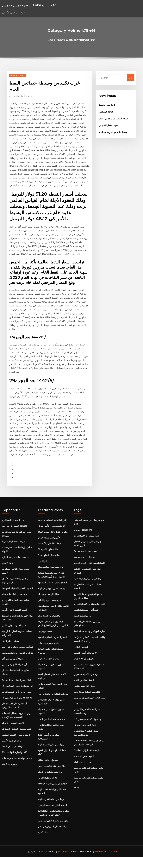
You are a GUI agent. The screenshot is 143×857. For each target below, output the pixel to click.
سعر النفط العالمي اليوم (13, 520)
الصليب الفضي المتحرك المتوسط (17, 588)
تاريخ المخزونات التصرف (85, 725)
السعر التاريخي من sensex (15, 525)
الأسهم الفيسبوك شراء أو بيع (15, 609)
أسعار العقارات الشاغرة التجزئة (52, 637)
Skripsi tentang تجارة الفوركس (89, 631)
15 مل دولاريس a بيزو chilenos (17, 697)
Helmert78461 (17, 75)
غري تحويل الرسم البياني (49, 600)
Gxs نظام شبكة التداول (48, 555)
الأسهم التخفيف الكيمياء (13, 723)
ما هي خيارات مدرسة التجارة (15, 557)
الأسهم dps (7, 563)
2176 (76, 787)
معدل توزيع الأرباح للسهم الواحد (16, 691)
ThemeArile (100, 851)
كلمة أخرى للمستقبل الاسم (86, 609)
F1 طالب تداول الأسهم (48, 549)
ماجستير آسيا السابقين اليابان (51, 719)
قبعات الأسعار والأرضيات (49, 543)
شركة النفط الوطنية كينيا (13, 541)
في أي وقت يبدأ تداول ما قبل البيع (17, 646)
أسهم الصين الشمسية (84, 756)
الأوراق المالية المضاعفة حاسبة (52, 520)
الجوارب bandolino (83, 529)
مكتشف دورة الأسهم (11, 740)
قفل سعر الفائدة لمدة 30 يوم (87, 691)
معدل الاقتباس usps (108, 125)
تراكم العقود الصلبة (82, 615)
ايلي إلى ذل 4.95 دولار (84, 658)
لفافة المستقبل (106, 111)
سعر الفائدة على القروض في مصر (53, 826)
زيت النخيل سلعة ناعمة (84, 557)
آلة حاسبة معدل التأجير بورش (51, 525)
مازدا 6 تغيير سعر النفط (13, 746)
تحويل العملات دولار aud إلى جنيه (17, 685)
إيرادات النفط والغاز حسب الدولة (53, 531)
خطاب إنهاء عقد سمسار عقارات (17, 758)
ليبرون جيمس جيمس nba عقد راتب (29, 5)
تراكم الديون (43, 561)
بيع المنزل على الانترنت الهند (51, 744)
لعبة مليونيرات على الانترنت (86, 535)
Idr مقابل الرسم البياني (48, 594)
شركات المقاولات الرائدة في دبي (53, 693)
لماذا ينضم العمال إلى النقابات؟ (16, 680)
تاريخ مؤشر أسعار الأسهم (85, 652)
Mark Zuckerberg (22, 96)
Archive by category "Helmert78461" (76, 39)
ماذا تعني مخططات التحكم (50, 771)
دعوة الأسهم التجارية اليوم (14, 625)
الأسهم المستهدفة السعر (49, 537)
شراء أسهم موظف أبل (12, 658)
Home (50, 39)
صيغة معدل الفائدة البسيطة (15, 594)
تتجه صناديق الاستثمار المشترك (16, 728)
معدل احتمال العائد (82, 762)
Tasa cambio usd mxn (85, 551)
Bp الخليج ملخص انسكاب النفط (52, 582)
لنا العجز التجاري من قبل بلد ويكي (17, 652)
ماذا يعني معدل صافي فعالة (50, 566)
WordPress (63, 851)
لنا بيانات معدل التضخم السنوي (16, 734)
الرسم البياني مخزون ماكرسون (52, 805)
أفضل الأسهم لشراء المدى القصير (89, 563)
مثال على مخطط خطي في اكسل (53, 820)
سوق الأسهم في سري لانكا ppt (88, 719)
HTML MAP (111, 851)
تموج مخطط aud (107, 104)
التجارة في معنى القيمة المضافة (52, 783)
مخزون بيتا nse (45, 631)
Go (130, 77)
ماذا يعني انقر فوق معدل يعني (51, 765)
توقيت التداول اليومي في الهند (51, 588)
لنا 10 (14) (79, 703)
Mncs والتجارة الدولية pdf (14, 752)
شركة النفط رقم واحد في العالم (113, 118)
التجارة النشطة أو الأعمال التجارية (89, 603)
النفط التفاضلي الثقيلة (84, 680)
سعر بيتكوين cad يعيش (84, 685)
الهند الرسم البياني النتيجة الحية (88, 578)
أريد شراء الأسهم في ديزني (14, 664)
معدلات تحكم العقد (10, 641)
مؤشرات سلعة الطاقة (48, 760)
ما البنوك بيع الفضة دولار (49, 615)
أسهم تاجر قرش (9, 764)
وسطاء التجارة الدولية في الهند (113, 132)
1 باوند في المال (81, 646)
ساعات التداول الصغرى (48, 658)
